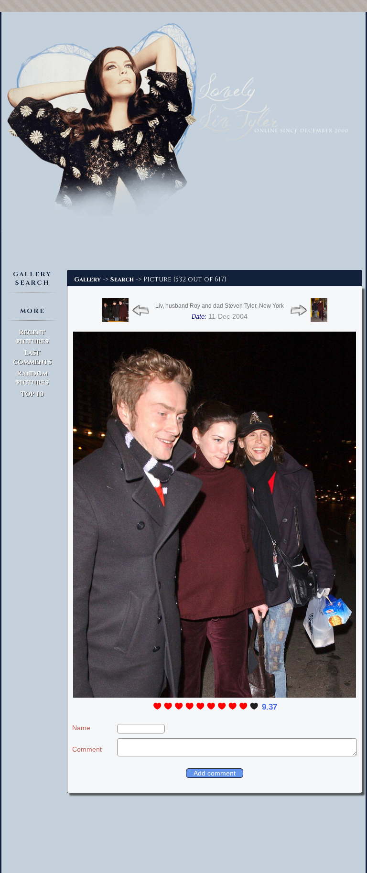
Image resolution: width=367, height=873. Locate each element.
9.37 (269, 706)
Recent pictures (32, 337)
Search (122, 279)
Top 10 (32, 394)
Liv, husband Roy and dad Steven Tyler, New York (219, 305)
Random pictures (32, 378)
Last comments (32, 357)
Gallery (87, 279)
